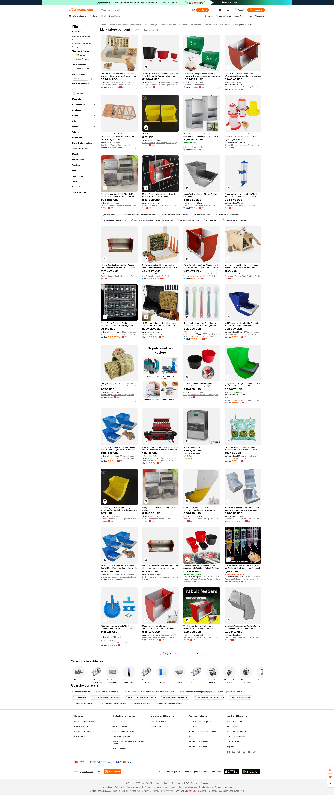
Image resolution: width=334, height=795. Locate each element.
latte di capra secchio (203, 215)
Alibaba (103, 25)
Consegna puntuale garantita (124, 731)
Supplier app (171, 771)
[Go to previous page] (160, 654)
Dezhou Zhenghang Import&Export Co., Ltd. (242, 145)
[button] (193, 9)
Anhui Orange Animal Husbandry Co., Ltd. (117, 395)
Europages (205, 783)
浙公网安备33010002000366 (209, 791)
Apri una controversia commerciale (203, 731)
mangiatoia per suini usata (241, 697)
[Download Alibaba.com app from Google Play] (251, 771)
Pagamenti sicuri (119, 721)
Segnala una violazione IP (199, 741)
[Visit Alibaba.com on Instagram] (244, 752)
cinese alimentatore (82, 692)
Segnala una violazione (198, 746)
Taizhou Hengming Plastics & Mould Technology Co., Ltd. (243, 205)
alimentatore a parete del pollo (108, 692)
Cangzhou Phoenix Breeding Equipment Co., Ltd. (160, 85)
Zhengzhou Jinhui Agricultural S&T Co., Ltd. (118, 334)
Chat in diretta (194, 726)
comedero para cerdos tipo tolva (114, 703)
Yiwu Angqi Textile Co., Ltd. (235, 458)
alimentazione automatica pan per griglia (196, 692)
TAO (187, 783)
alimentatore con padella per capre (176, 697)
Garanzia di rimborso (120, 726)
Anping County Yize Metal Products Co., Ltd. (242, 400)
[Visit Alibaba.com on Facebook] (228, 752)
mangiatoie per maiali (142, 703)
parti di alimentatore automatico (175, 215)
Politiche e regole (119, 749)
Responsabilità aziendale (84, 731)
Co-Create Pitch (81, 726)
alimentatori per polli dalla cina (237, 220)
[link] (330, 770)
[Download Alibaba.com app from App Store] (231, 771)
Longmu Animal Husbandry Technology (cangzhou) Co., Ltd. (201, 395)
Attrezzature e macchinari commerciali (125, 25)
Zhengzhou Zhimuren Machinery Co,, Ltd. (241, 87)
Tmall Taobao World (154, 783)
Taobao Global (177, 783)
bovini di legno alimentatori (229, 215)
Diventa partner (233, 741)
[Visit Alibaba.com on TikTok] (254, 752)
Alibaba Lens (87, 771)
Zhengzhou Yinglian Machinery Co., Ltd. (199, 276)
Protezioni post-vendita (121, 736)
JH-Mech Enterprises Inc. (193, 85)
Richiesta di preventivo (160, 726)
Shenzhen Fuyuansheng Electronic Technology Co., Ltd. (160, 460)
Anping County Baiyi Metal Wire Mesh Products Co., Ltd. (201, 205)
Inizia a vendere (233, 726)
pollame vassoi (109, 215)
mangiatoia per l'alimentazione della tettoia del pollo (153, 220)
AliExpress (130, 783)
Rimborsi (192, 736)
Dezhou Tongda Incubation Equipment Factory (119, 205)
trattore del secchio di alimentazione (210, 697)
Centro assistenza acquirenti (200, 721)
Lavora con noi (80, 736)
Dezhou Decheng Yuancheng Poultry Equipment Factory (160, 143)
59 (197, 654)
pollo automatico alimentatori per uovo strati (139, 215)
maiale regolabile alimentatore (230, 692)
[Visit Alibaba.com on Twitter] (238, 752)
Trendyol (194, 783)
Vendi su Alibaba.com (235, 721)
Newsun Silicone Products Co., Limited (199, 336)
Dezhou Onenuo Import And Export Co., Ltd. (159, 205)
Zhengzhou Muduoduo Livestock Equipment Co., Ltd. (243, 334)
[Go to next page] (202, 654)
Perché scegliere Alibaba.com (86, 721)
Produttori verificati (158, 721)
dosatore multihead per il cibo (115, 220)
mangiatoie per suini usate (85, 703)
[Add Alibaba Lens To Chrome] (112, 771)
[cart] (228, 10)
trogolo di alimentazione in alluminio (107, 697)
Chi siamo (78, 716)
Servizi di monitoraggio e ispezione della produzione (128, 742)
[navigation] (84, 339)
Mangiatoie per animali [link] (244, 25)
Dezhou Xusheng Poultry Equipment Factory (119, 276)
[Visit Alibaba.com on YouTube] (249, 752)
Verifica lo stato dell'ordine (237, 731)
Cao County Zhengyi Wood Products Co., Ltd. (243, 276)
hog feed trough (212, 220)
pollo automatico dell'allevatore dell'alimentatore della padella (151, 692)
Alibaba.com (215, 771)
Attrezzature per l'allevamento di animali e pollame (211, 25)
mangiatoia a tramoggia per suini (169, 703)
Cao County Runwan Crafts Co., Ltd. (115, 85)
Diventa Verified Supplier (237, 736)
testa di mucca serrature (189, 220)
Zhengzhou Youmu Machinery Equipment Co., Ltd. (119, 458)
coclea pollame (80, 697)
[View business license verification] (190, 791)
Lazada (167, 783)
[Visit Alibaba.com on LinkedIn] (233, 752)
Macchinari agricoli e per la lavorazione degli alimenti (166, 25)
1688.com (140, 783)
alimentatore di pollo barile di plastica (142, 697)
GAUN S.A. (187, 456)
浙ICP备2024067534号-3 (233, 791)
